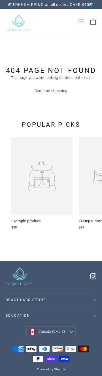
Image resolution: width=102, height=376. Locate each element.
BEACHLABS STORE (26, 300)
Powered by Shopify (51, 369)
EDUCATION (18, 316)
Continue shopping (51, 91)
